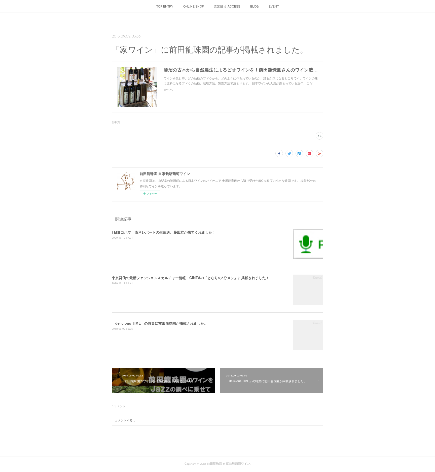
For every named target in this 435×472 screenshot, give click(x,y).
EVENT (274, 6)
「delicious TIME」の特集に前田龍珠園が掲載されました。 (160, 323)
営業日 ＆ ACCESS (227, 6)
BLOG (254, 6)
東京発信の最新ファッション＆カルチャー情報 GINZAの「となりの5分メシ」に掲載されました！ (190, 277)
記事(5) (116, 122)
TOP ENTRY (164, 6)
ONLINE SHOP (193, 6)
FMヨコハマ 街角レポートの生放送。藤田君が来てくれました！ (164, 232)
